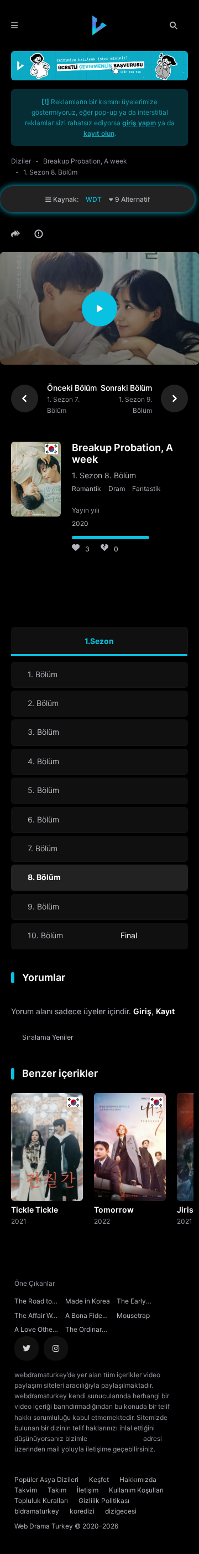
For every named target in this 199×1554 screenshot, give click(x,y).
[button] (17, 233)
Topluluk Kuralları (41, 1500)
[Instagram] (56, 1348)
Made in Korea (87, 1301)
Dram (116, 488)
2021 (19, 1221)
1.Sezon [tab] (99, 641)
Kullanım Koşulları (136, 1490)
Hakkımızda (137, 1479)
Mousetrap (133, 1315)
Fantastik (146, 488)
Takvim (25, 1490)
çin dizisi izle (65, 1459)
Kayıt (165, 1011)
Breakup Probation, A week (85, 161)
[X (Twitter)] (26, 1348)
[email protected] (115, 1438)
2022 (102, 1221)
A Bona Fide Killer (83, 1316)
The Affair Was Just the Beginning (36, 1316)
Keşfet (99, 1479)
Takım (57, 1490)
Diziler (21, 161)
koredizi (82, 1511)
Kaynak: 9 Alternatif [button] (100, 199)
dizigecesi (121, 1511)
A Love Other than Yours (34, 1330)
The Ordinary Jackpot (85, 1330)
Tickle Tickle (34, 1209)
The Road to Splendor (33, 1302)
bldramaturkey (36, 1511)
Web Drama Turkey (43, 1526)
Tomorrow (114, 1209)
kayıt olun (98, 133)
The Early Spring (131, 1302)
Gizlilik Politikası (103, 1500)
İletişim (87, 1490)
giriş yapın (139, 123)
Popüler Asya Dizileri (46, 1479)
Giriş (142, 1011)
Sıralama (48, 1037)
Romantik (86, 488)
